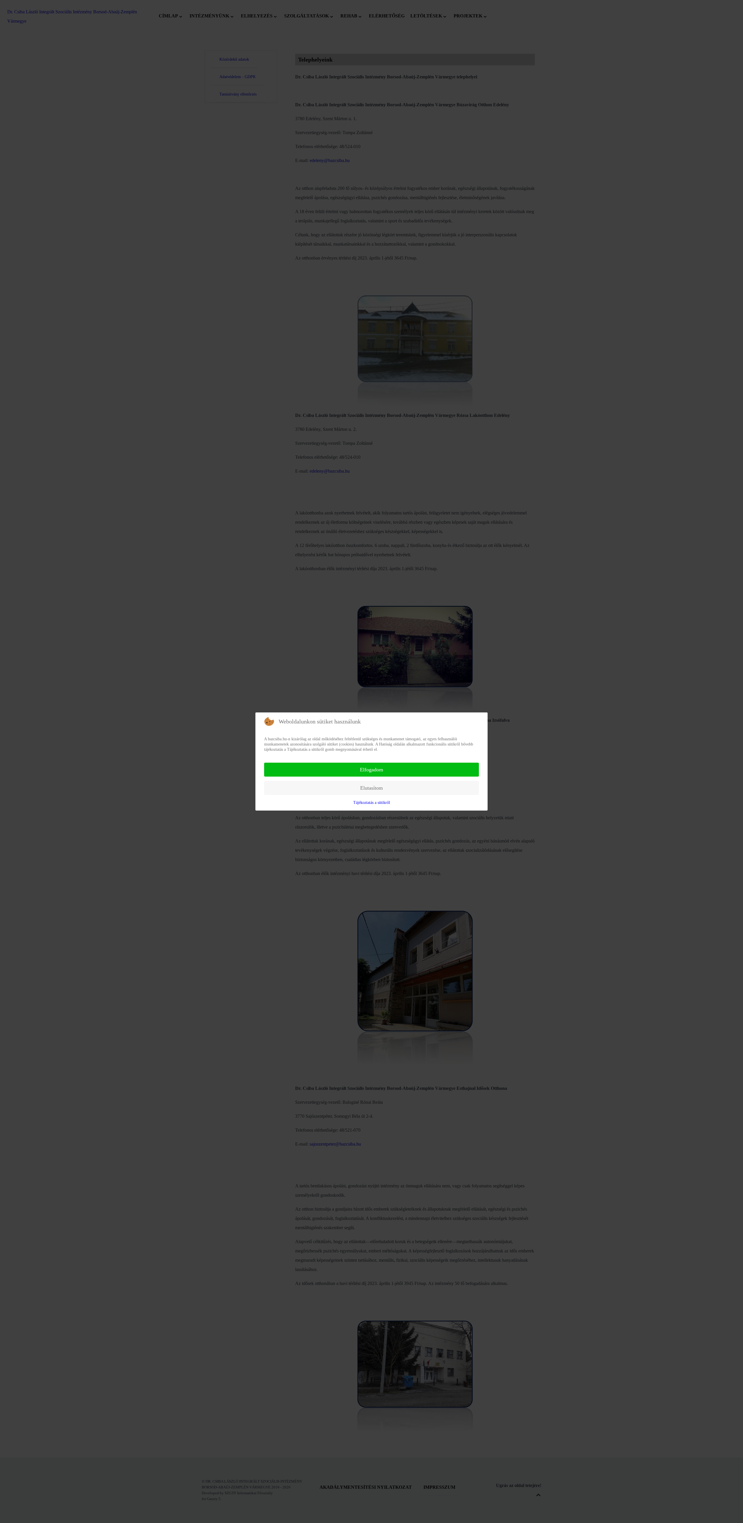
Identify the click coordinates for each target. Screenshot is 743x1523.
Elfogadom (371, 770)
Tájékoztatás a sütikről (371, 802)
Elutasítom (371, 788)
